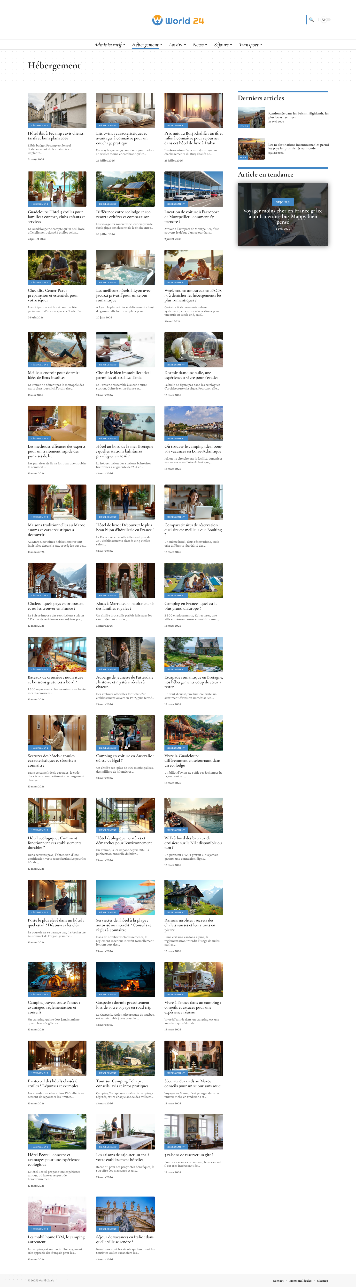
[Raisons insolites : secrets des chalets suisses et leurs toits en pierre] (193, 897)
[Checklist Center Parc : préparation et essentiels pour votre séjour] (57, 267)
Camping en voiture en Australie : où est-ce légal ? (125, 758)
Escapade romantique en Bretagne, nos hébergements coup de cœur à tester (193, 681)
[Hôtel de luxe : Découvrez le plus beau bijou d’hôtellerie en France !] (125, 502)
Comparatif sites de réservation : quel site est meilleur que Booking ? (193, 529)
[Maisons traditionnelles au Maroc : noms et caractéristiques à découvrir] (57, 502)
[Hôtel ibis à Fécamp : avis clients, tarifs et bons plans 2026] (57, 110)
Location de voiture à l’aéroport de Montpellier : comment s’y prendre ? (191, 216)
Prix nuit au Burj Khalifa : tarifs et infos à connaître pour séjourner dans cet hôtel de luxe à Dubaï (193, 138)
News (243, 157)
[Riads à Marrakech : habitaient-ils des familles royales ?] (125, 580)
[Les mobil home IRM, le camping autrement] (57, 1214)
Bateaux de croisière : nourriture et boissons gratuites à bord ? (55, 679)
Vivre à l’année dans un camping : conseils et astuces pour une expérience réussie (192, 1007)
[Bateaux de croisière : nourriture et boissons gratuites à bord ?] (57, 654)
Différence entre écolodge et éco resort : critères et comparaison (123, 214)
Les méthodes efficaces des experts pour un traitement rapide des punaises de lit (56, 451)
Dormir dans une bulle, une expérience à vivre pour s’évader (191, 375)
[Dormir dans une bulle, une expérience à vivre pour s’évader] (193, 349)
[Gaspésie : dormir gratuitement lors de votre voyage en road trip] (125, 979)
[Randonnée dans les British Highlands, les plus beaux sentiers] (251, 117)
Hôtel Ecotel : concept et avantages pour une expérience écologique (53, 1159)
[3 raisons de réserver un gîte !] (193, 1131)
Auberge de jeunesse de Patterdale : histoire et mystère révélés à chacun (124, 681)
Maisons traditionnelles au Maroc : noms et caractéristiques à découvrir (56, 529)
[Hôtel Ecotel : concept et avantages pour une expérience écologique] (57, 1131)
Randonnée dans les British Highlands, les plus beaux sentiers (298, 115)
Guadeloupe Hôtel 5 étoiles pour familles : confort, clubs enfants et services (56, 216)
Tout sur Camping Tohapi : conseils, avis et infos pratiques (122, 1083)
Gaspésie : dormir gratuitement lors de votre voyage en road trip (123, 1005)
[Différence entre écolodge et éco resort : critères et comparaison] (125, 189)
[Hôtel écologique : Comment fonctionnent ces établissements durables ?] (57, 815)
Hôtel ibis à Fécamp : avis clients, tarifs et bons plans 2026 (56, 135)
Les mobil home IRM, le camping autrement (56, 1239)
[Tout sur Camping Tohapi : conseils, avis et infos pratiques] (125, 1058)
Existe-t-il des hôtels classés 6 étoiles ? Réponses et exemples (53, 1083)
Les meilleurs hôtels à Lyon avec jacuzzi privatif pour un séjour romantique (123, 295)
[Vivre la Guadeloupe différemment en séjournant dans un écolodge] (193, 732)
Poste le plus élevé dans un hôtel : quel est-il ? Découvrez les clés (56, 922)
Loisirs (244, 126)
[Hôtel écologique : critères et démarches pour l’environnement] (125, 815)
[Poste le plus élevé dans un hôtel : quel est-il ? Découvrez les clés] (57, 897)
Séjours (283, 202)
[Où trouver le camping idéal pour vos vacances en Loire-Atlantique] (193, 423)
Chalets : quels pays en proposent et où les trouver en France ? (56, 606)
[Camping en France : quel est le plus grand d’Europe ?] (193, 580)
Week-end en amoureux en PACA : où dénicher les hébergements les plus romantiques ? (193, 295)
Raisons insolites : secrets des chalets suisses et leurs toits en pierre (189, 924)
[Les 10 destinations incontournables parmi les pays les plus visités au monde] (251, 149)
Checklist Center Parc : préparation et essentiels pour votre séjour (53, 295)
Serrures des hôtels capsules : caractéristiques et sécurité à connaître (52, 760)
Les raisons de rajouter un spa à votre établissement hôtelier (122, 1157)
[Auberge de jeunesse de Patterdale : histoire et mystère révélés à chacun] (125, 654)
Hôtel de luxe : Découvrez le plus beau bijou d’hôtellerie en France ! (125, 527)
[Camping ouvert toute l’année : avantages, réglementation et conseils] (57, 979)
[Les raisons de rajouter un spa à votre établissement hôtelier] (125, 1131)
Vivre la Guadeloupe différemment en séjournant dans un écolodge (192, 760)
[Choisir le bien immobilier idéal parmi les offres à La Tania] (125, 349)
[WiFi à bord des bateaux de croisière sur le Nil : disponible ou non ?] (193, 815)
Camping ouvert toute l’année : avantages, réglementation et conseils (54, 1007)
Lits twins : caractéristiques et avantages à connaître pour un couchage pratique (121, 138)
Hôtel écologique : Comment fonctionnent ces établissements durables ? (54, 842)
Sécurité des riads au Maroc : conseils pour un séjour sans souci (193, 1083)
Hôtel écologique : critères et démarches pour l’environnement (124, 840)
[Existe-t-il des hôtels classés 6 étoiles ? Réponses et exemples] (57, 1058)
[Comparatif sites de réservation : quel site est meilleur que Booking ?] (193, 502)
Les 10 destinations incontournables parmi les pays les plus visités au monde (298, 146)
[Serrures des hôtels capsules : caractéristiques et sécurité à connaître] (57, 732)
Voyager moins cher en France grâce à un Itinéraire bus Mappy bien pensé (283, 217)
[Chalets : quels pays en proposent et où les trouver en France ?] (57, 580)
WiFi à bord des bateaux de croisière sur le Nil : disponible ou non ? (193, 842)
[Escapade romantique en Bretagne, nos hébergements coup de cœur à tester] (193, 654)
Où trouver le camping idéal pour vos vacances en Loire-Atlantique (193, 449)
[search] (311, 19)
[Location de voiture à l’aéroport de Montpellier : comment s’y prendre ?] (193, 189)
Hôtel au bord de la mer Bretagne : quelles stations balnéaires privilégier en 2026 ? (124, 451)
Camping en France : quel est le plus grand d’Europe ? (190, 606)
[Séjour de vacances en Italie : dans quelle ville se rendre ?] (125, 1214)
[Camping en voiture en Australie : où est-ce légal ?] (125, 732)
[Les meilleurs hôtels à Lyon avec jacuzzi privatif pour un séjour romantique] (125, 267)
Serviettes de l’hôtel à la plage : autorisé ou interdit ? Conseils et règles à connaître (123, 924)
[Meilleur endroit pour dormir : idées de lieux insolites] (57, 349)
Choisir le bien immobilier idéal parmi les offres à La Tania (123, 375)
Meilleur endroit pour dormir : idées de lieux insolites (54, 375)
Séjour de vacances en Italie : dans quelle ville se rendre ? (125, 1239)
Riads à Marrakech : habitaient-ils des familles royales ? (125, 606)
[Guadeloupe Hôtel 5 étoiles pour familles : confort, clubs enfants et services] (57, 189)
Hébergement (39, 125)
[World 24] (178, 19)
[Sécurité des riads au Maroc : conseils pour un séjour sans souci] (193, 1058)
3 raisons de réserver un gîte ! (188, 1154)
